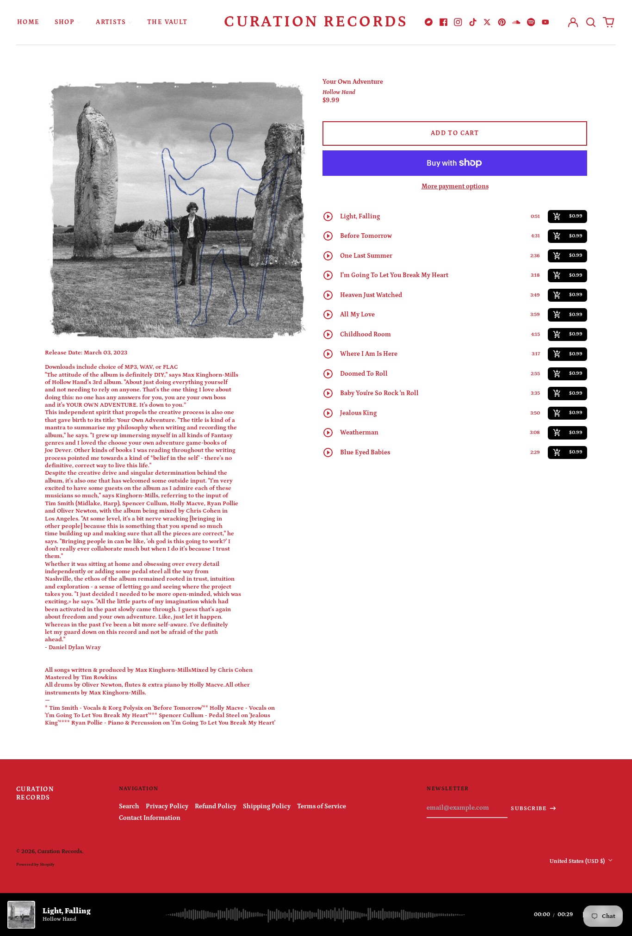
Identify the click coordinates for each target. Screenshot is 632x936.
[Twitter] (487, 22)
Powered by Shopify (35, 864)
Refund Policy (215, 806)
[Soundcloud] (516, 22)
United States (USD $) (578, 861)
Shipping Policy (267, 806)
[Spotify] (531, 22)
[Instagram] (458, 22)
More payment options (455, 186)
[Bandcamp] (429, 22)
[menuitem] (28, 22)
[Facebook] (444, 22)
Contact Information (149, 818)
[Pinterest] (502, 22)
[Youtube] (545, 22)
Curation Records (316, 22)
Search (129, 806)
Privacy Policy (167, 806)
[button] (590, 22)
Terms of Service (321, 806)
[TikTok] (473, 22)
